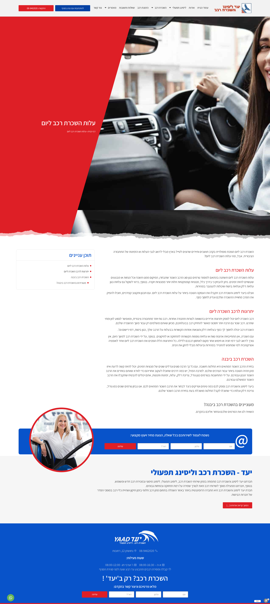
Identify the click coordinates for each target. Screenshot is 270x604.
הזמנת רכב (143, 7)
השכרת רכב (161, 7)
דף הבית (91, 131)
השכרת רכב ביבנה (80, 277)
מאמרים (112, 7)
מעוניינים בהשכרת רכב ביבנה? (71, 283)
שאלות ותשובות (127, 7)
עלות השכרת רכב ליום (78, 265)
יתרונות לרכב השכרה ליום (76, 271)
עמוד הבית (202, 7)
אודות (192, 7)
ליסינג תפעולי (179, 7)
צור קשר (98, 7)
